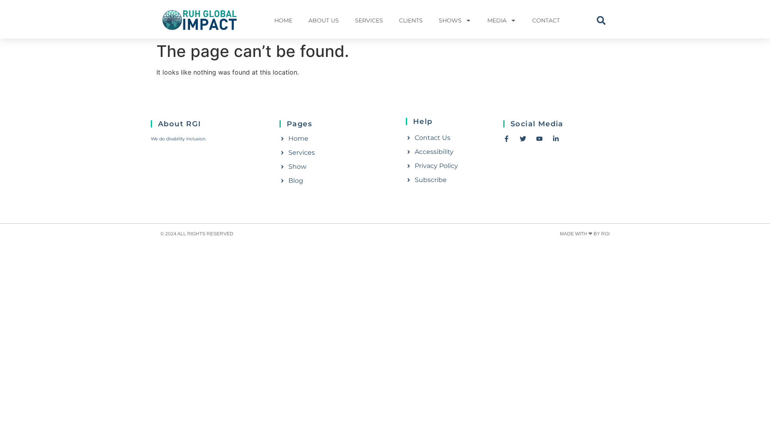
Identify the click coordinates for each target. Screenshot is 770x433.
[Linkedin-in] (556, 139)
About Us (323, 20)
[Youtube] (539, 139)
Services (369, 20)
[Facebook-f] (506, 139)
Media (497, 20)
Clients (411, 20)
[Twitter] (523, 139)
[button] (601, 20)
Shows (450, 20)
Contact (546, 20)
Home (283, 20)
